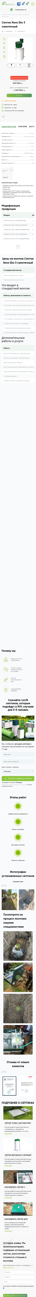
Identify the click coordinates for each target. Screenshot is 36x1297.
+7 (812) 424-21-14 (20, 10)
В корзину (19, 95)
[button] (6, 65)
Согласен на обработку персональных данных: (18, 1286)
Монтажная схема (5, 171)
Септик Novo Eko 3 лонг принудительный (16, 238)
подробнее (8, 1133)
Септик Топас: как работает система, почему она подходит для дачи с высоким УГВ (18, 1123)
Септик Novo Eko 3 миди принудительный (16, 229)
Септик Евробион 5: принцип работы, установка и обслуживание (18, 1155)
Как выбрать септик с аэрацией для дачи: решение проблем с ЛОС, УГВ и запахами (18, 1187)
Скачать (5, 177)
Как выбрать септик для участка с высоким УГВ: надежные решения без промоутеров (16, 1219)
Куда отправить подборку (10, 767)
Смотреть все (18, 881)
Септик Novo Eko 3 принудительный (15, 220)
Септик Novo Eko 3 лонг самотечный (15, 234)
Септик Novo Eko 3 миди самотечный (15, 225)
